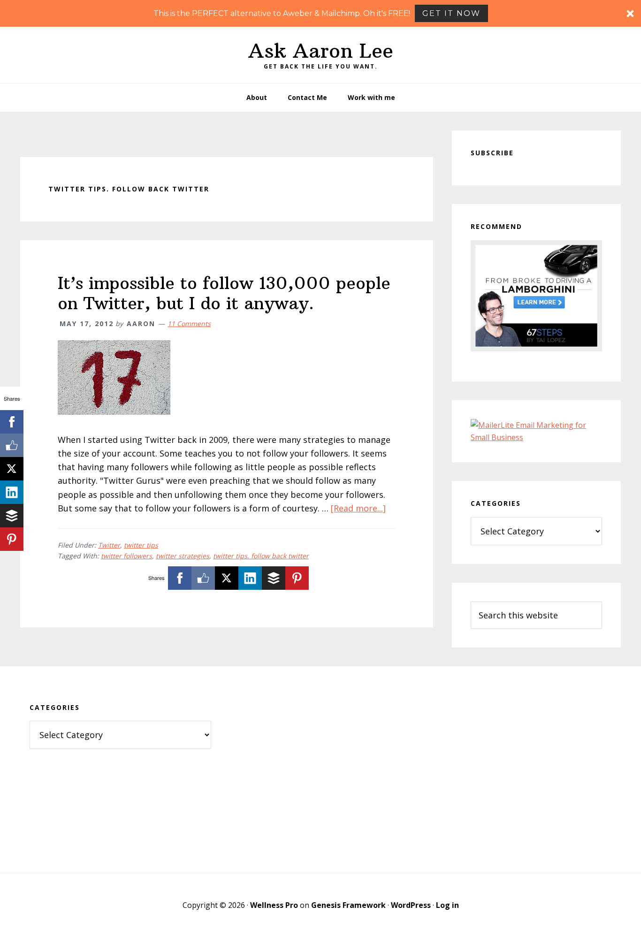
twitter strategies (182, 555)
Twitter (109, 545)
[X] (226, 578)
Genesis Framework (348, 905)
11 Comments (189, 323)
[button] (320, 13)
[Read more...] (358, 508)
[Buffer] (273, 578)
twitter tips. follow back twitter (261, 555)
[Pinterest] (297, 578)
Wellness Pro (274, 905)
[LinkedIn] (250, 578)
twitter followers (126, 555)
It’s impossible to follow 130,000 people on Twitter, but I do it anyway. (224, 293)
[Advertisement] (321, 769)
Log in (447, 905)
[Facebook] (179, 578)
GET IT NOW (451, 13)
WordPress (411, 905)
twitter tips (141, 545)
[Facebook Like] (203, 578)
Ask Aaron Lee (320, 50)
